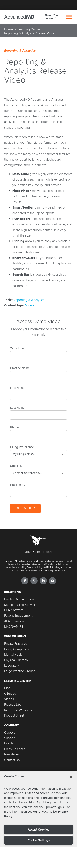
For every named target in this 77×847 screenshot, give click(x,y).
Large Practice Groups (19, 671)
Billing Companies (16, 649)
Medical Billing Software (20, 604)
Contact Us (12, 760)
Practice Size (19, 484)
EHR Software (13, 610)
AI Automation (14, 621)
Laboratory (11, 665)
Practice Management (19, 599)
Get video (25, 508)
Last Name (17, 407)
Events (9, 743)
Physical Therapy (16, 660)
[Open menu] (69, 16)
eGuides (10, 693)
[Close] (71, 776)
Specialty (16, 466)
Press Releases (14, 749)
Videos (9, 699)
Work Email (17, 348)
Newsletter (11, 754)
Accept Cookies (38, 829)
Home (8, 29)
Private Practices (15, 643)
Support (9, 738)
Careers (9, 732)
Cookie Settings (39, 840)
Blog (7, 688)
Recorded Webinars (18, 710)
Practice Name (20, 368)
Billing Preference (22, 447)
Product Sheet (14, 715)
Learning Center (28, 29)
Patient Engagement (18, 615)
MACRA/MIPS (13, 626)
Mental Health (13, 654)
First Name (17, 388)
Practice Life (12, 704)
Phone (14, 427)
